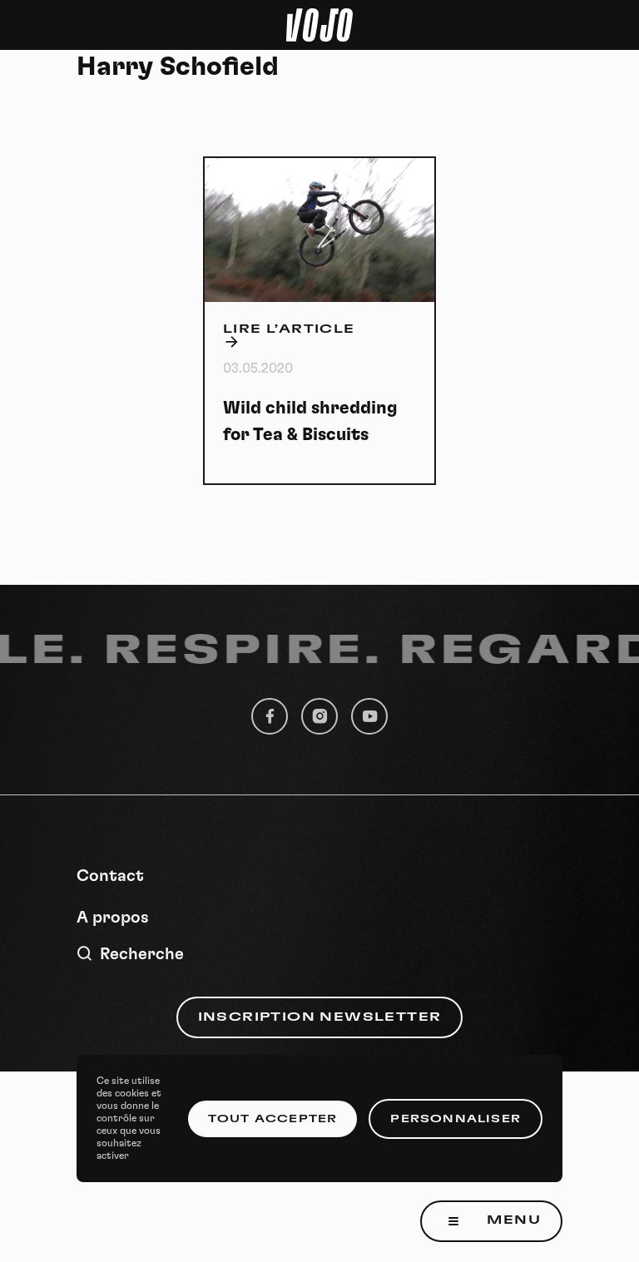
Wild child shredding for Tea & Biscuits (310, 421)
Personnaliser (455, 1119)
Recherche (142, 954)
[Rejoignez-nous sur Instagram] (319, 716)
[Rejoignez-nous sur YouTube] (369, 716)
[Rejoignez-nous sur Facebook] (269, 716)
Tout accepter (273, 1119)
